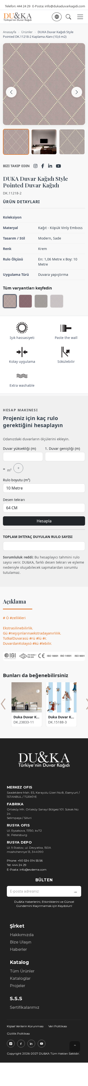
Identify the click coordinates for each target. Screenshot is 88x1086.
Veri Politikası (57, 1026)
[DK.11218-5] (41, 301)
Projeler (17, 985)
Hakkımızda (22, 934)
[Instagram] (35, 166)
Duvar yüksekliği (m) (19, 448)
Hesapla (44, 521)
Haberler (18, 949)
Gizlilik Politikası (18, 1033)
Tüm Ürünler (22, 971)
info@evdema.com (33, 869)
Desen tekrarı (14, 499)
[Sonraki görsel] (76, 92)
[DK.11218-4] (57, 301)
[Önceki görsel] (11, 92)
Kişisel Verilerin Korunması (25, 1026)
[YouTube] (58, 166)
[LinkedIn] (50, 166)
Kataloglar (20, 978)
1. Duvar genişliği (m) (62, 448)
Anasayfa (9, 32)
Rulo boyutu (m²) (16, 480)
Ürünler (27, 32)
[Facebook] (42, 166)
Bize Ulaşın (20, 942)
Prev (3, 704)
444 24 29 (23, 6)
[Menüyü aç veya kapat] (80, 17)
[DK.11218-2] (10, 301)
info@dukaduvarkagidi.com (65, 6)
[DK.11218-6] (25, 301)
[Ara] (68, 17)
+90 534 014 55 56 (30, 860)
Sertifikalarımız (24, 1007)
